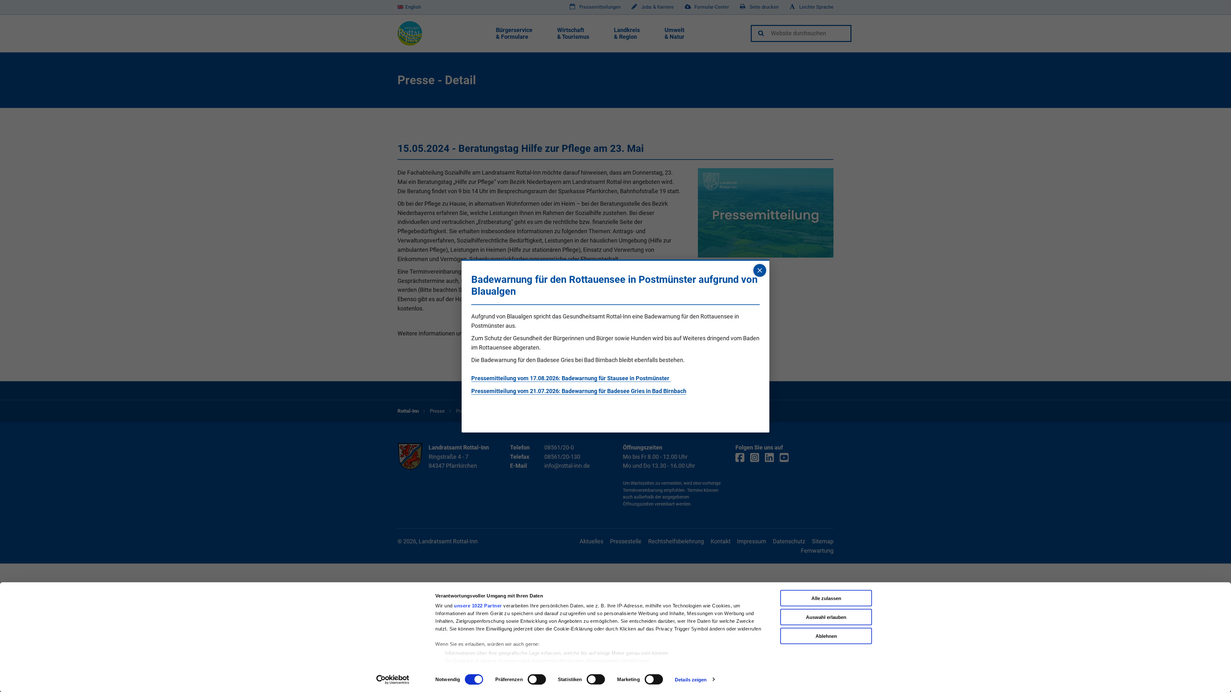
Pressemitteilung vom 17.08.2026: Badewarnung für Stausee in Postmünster (571, 378)
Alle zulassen (826, 598)
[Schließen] (759, 270)
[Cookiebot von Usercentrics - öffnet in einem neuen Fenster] (393, 679)
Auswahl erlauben (826, 617)
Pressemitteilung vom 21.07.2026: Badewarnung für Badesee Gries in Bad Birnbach (578, 391)
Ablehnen (826, 635)
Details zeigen (691, 679)
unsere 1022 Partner (478, 605)
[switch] (537, 679)
